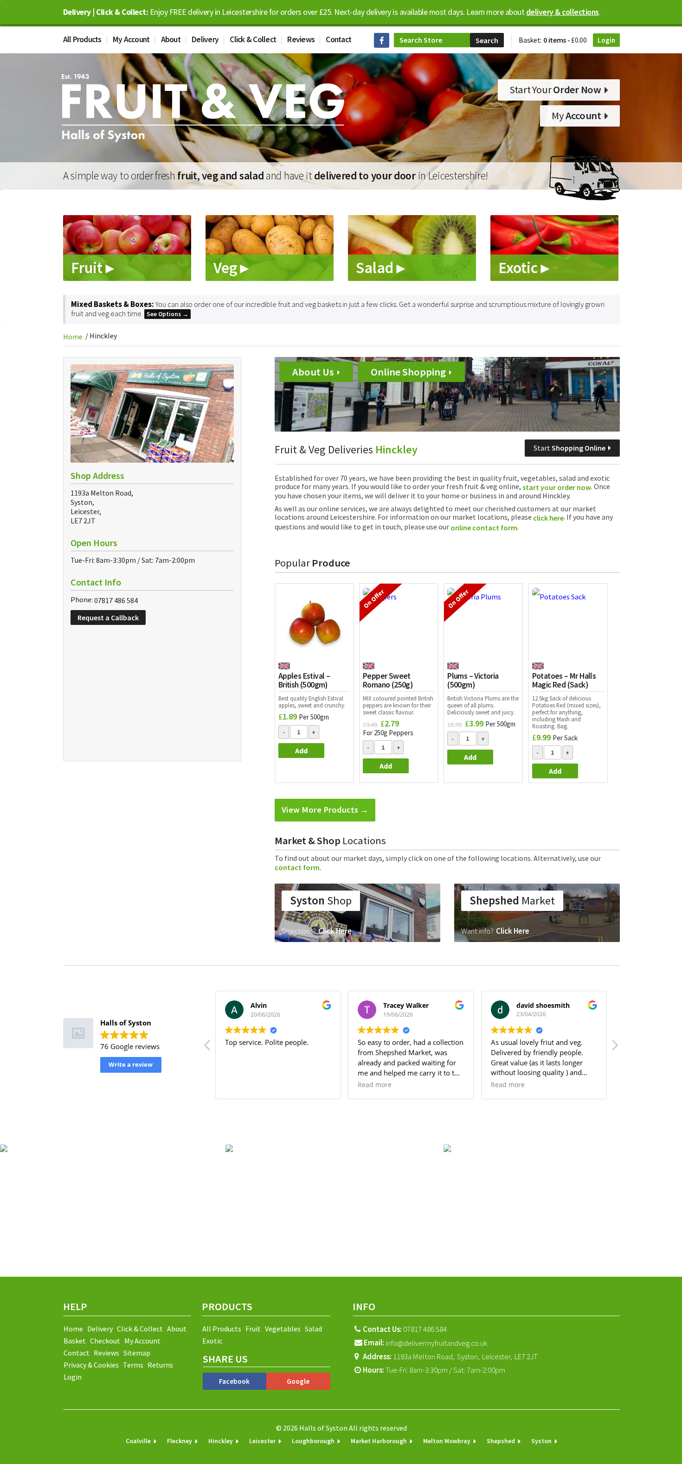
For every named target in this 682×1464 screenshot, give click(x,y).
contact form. (298, 867)
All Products (82, 39)
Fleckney (179, 1441)
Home (73, 336)
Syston (541, 1441)
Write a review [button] (131, 1064)
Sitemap (136, 1352)
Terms (133, 1364)
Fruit (253, 1328)
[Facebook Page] (381, 40)
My (576, 115)
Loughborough (313, 1441)
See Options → (167, 314)
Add (301, 750)
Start (569, 447)
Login (606, 40)
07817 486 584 (116, 600)
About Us (314, 371)
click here (548, 518)
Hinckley (220, 1441)
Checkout (105, 1340)
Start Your (555, 89)
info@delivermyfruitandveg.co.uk (436, 1343)
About (170, 39)
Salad (313, 1328)
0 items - (565, 40)
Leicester (262, 1441)
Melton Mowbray (446, 1441)
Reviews (301, 39)
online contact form (483, 527)
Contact (338, 39)
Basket (75, 1340)
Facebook (234, 1381)
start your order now (556, 487)
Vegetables (283, 1328)
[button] (614, 1047)
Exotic (212, 1340)
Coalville (138, 1441)
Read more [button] (375, 1085)
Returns (160, 1364)
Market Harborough (379, 1441)
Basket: (530, 40)
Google (298, 1381)
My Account (131, 39)
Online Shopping (409, 371)
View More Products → (325, 809)
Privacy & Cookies (91, 1364)
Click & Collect (253, 39)
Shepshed (501, 1441)
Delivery (205, 39)
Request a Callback (108, 617)
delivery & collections (562, 12)
